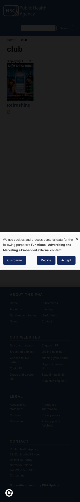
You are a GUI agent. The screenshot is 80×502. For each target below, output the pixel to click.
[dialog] (40, 251)
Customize (14, 260)
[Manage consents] (9, 493)
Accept (66, 260)
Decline (46, 260)
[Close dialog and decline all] (77, 237)
